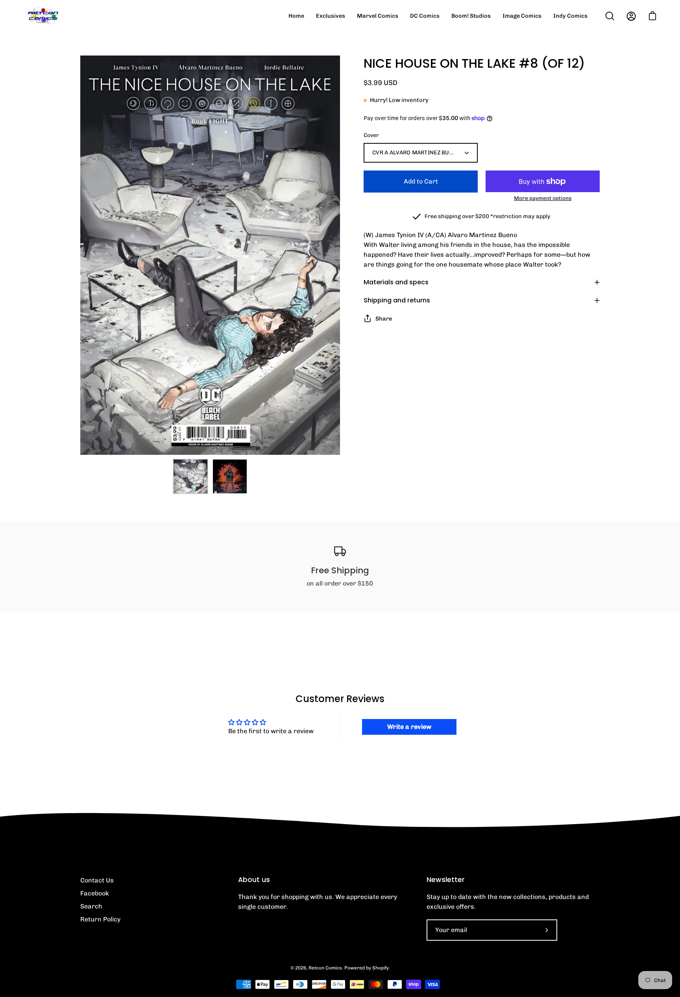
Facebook (94, 893)
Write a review (409, 726)
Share (383, 318)
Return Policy (100, 919)
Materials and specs (396, 282)
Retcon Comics (325, 968)
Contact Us (97, 880)
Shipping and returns (397, 300)
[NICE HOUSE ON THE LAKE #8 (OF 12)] (190, 476)
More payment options (542, 198)
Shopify (380, 968)
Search (91, 906)
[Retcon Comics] (43, 16)
